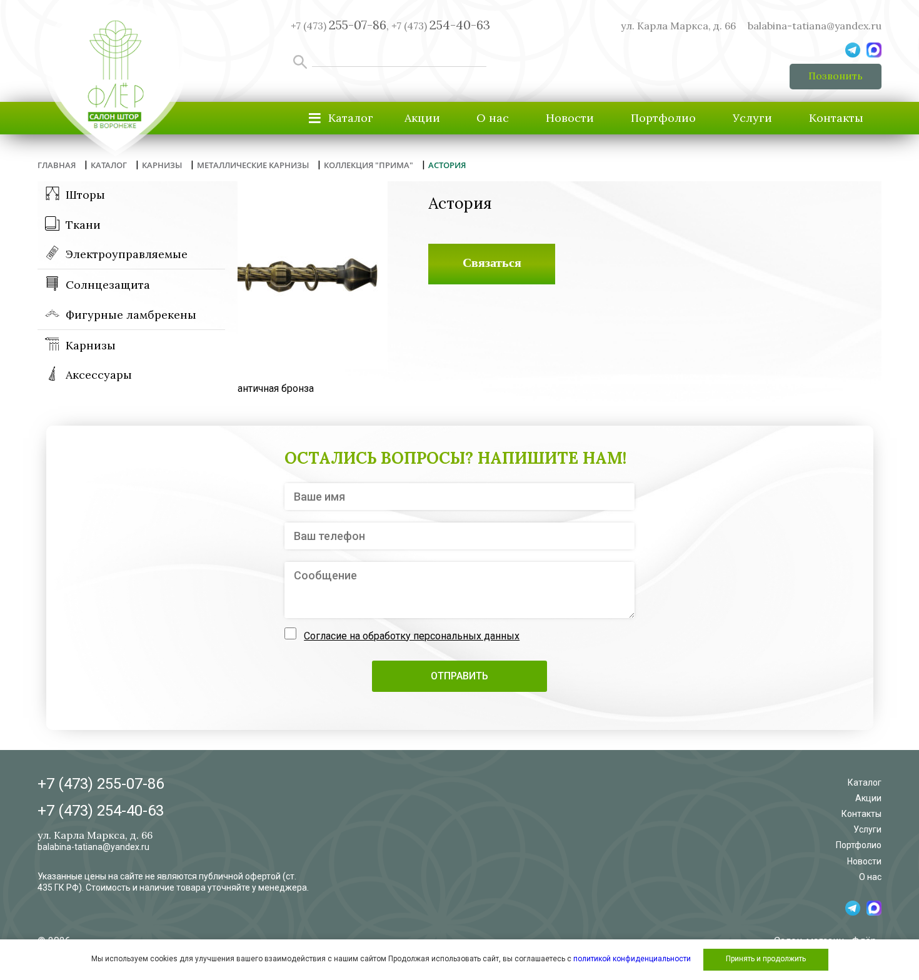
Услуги (752, 118)
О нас (492, 118)
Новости (570, 118)
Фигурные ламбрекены (131, 315)
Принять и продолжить (766, 958)
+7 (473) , (340, 25)
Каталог (864, 783)
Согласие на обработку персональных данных (412, 636)
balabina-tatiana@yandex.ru (814, 25)
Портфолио (663, 118)
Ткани (83, 225)
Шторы (85, 195)
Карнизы (91, 345)
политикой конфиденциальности (632, 958)
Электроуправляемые (127, 254)
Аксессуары (99, 375)
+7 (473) (440, 25)
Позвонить (835, 75)
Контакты (836, 118)
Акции (422, 118)
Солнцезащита (108, 285)
